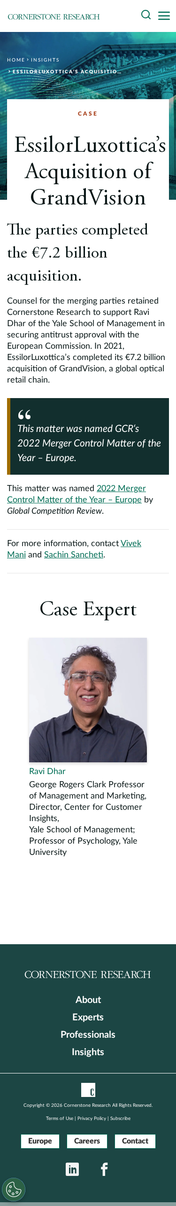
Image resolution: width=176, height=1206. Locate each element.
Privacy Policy (91, 1118)
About (88, 1000)
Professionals (88, 1035)
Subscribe (120, 1118)
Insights (88, 1052)
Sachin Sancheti (73, 555)
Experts (88, 1017)
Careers (87, 1141)
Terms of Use (59, 1118)
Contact (135, 1141)
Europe (40, 1141)
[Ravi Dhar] (88, 747)
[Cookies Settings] (13, 1189)
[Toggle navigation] (166, 16)
